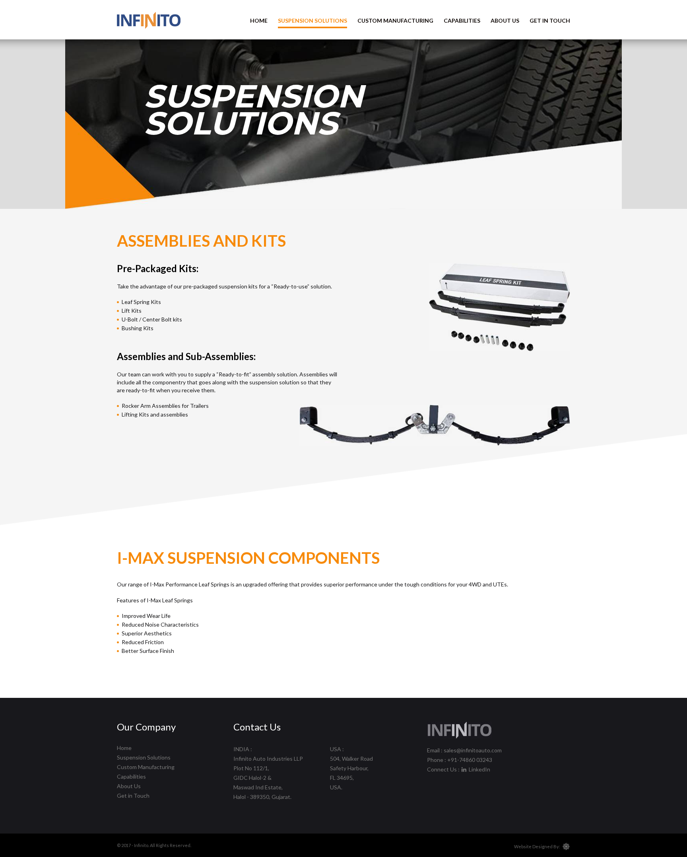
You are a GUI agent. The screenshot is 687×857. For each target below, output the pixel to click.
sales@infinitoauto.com (473, 750)
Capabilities (462, 20)
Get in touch (550, 20)
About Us (505, 20)
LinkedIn (479, 769)
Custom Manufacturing (395, 20)
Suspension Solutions (312, 20)
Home (259, 20)
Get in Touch (133, 795)
